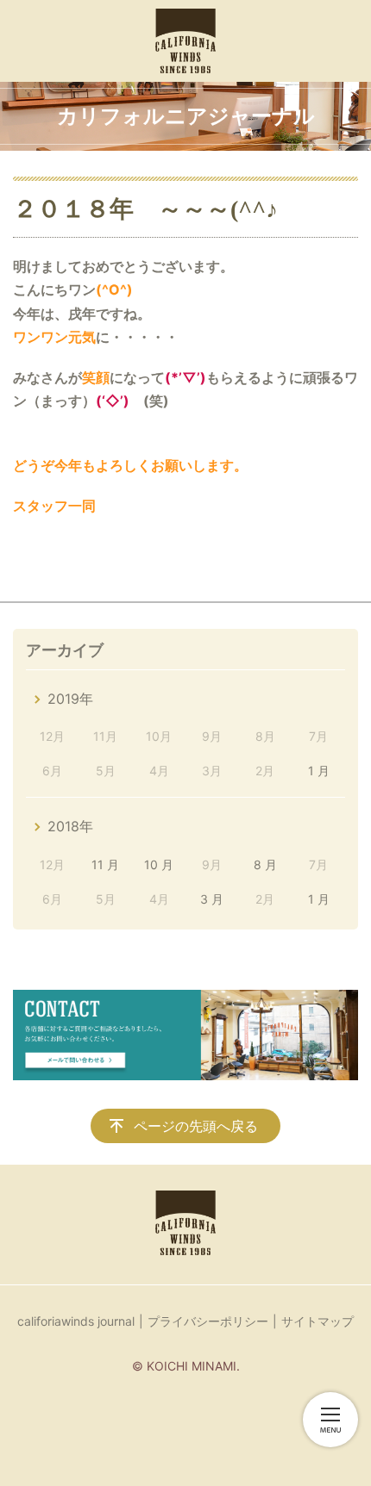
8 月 (265, 864)
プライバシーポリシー (208, 1321)
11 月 (105, 864)
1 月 (319, 770)
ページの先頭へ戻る (196, 1126)
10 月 (158, 864)
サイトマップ (317, 1321)
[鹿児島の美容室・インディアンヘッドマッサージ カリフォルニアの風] (185, 41)
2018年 (70, 826)
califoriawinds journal (76, 1321)
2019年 (70, 698)
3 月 (211, 899)
